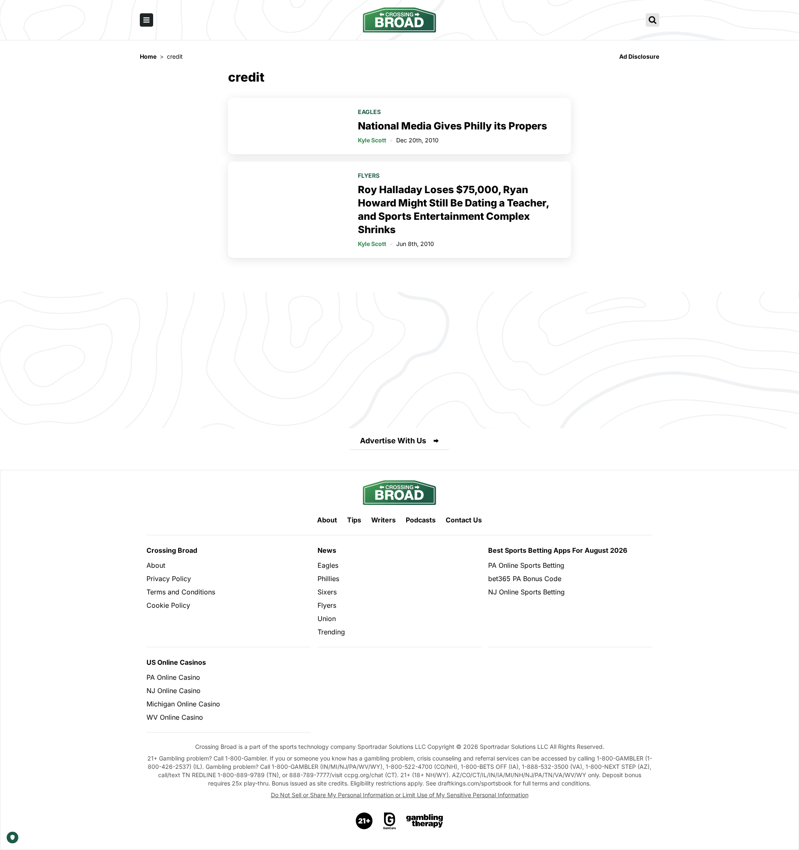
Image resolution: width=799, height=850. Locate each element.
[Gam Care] (389, 821)
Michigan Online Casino (183, 704)
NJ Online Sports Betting (526, 592)
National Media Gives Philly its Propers (452, 126)
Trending (331, 632)
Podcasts (421, 520)
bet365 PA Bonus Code (524, 578)
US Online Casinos (176, 662)
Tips (354, 520)
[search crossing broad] (652, 20)
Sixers (327, 592)
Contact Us (464, 520)
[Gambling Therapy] (424, 821)
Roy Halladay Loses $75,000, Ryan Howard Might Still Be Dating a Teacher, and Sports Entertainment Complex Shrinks (453, 210)
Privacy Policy (168, 578)
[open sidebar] (146, 20)
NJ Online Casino (173, 690)
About (327, 520)
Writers (383, 520)
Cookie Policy (168, 605)
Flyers (369, 175)
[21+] (364, 821)
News (327, 550)
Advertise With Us (393, 440)
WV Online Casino (174, 717)
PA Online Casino (173, 677)
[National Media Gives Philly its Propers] (288, 126)
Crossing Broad (171, 550)
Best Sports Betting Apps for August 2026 (557, 550)
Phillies (328, 578)
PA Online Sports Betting (526, 565)
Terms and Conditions (180, 592)
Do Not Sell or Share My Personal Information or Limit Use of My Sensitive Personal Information (400, 794)
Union (327, 618)
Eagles (369, 111)
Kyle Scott (372, 140)
